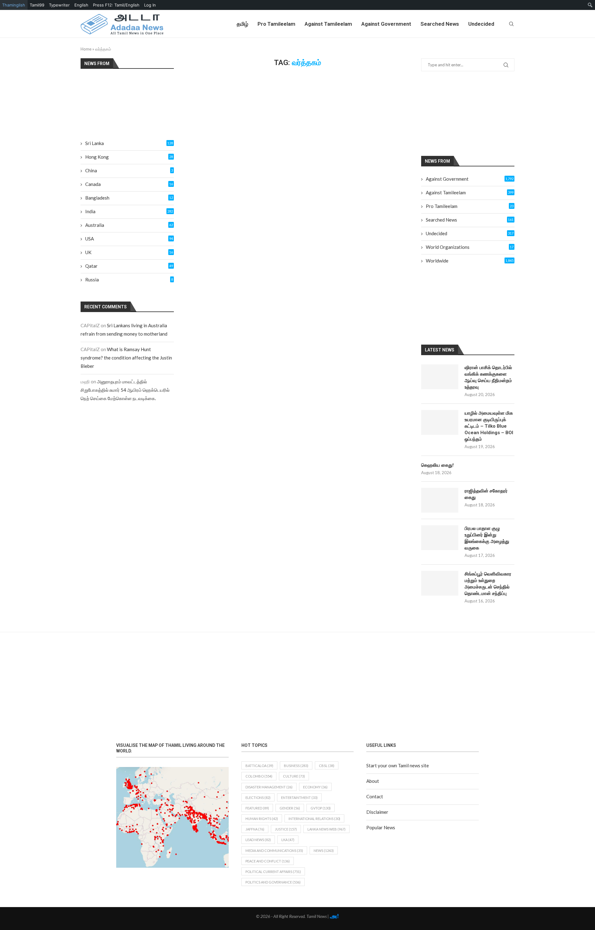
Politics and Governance (273, 882)
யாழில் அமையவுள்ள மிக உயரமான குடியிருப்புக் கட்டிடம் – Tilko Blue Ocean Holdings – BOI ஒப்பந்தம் (489, 426)
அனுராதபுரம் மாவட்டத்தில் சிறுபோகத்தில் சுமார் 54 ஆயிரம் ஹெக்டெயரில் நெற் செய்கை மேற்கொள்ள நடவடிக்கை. (125, 390)
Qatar (129, 266)
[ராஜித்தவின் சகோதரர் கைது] (439, 500)
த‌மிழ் (242, 24)
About (372, 781)
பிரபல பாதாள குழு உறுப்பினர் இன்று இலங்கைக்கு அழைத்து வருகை (487, 538)
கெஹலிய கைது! (437, 465)
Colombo (258, 776)
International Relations (314, 819)
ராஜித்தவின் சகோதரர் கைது (486, 494)
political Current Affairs (273, 872)
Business (296, 766)
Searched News (440, 24)
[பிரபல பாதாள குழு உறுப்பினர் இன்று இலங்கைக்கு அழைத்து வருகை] (439, 537)
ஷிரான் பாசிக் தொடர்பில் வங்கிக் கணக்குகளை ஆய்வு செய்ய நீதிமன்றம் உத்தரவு (488, 377)
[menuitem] (590, 5)
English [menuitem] (81, 4)
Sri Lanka (129, 143)
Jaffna (254, 829)
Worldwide (469, 260)
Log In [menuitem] (150, 4)
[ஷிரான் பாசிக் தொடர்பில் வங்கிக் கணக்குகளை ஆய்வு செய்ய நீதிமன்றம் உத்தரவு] (439, 376)
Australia (129, 225)
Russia (129, 279)
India (129, 211)
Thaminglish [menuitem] (13, 4)
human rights (261, 819)
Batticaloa (259, 766)
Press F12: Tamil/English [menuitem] (116, 4)
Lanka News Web (326, 829)
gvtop (321, 808)
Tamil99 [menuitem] (37, 4)
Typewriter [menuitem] (59, 4)
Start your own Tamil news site (397, 765)
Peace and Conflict (267, 861)
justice (286, 829)
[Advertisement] (475, 113)
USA (129, 238)
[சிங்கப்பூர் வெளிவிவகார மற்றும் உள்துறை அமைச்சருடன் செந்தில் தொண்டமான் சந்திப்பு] (439, 583)
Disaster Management (269, 787)
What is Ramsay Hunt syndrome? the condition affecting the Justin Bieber (126, 357)
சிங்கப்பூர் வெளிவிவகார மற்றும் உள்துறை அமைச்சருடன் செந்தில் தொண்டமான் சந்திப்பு (488, 583)
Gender (290, 808)
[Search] (511, 23)
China (129, 170)
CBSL (326, 766)
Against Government (386, 24)
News (324, 850)
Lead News (258, 840)
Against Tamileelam (328, 24)
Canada (129, 184)
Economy (315, 787)
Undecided (481, 24)
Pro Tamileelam (276, 24)
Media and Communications (274, 850)
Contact (374, 796)
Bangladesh (129, 198)
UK (129, 252)
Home (86, 48)
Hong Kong (129, 157)
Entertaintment (299, 798)
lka (287, 840)
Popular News (380, 827)
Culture (294, 776)
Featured (257, 808)
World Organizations (469, 247)
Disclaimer (377, 812)
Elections (258, 798)
